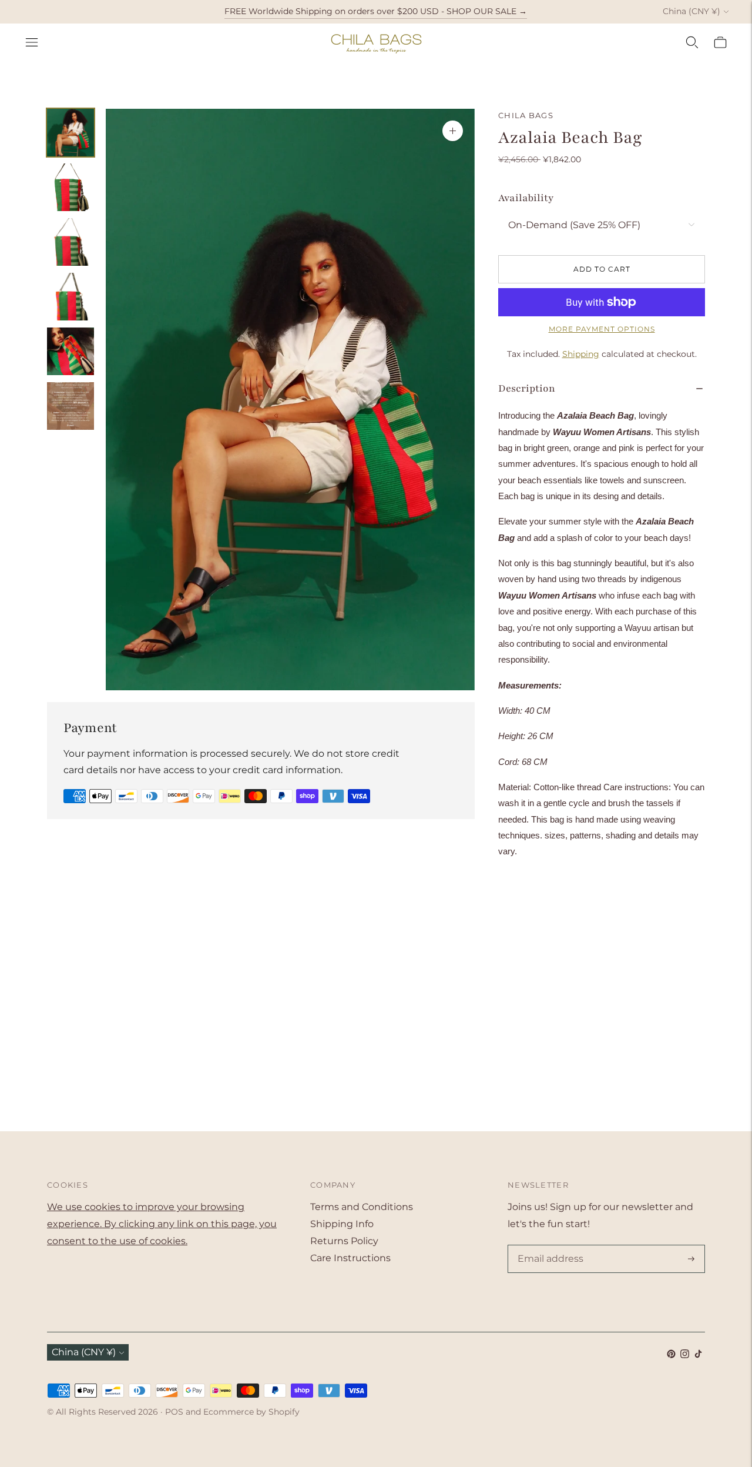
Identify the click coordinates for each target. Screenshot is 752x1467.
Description (526, 388)
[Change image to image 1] (70, 132)
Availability (525, 198)
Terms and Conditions (361, 1206)
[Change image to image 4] (70, 296)
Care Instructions (350, 1258)
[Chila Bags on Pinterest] (671, 1355)
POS (174, 1411)
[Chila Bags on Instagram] (684, 1355)
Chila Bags (525, 115)
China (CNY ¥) (691, 11)
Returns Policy (344, 1241)
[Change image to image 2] (70, 187)
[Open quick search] (692, 42)
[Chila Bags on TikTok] (698, 1355)
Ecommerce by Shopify (251, 1411)
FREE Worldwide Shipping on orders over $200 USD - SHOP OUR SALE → (375, 11)
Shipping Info (342, 1223)
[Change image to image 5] (70, 351)
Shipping (580, 354)
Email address (548, 1246)
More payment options (602, 329)
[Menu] (32, 42)
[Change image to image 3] (70, 242)
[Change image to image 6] (70, 406)
